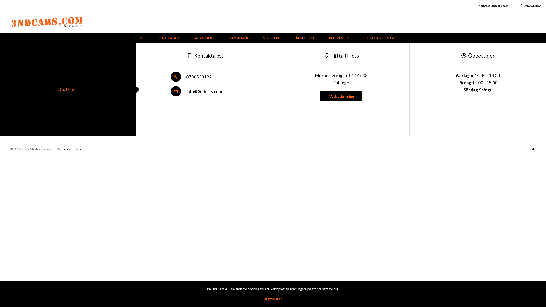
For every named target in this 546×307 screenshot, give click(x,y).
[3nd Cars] (47, 22)
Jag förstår (273, 299)
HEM (139, 38)
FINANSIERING (237, 38)
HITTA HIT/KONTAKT (380, 38)
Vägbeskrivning (341, 96)
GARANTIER (202, 38)
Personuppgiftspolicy (69, 149)
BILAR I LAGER (167, 38)
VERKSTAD (271, 38)
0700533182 (532, 5)
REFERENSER (339, 38)
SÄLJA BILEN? (304, 38)
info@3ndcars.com (495, 5)
